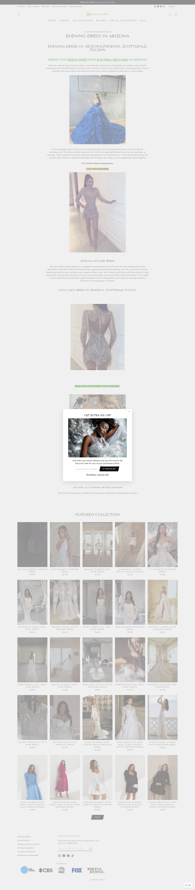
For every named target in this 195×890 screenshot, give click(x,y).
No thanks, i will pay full (97, 474)
